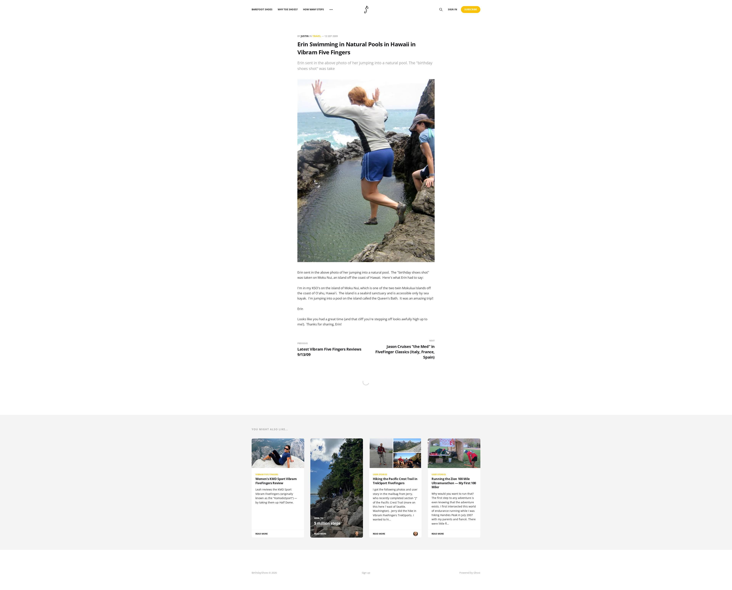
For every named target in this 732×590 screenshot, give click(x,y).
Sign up (366, 572)
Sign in (452, 9)
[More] (331, 9)
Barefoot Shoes (262, 9)
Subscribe (470, 9)
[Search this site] (441, 9)
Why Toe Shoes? (288, 9)
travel (316, 36)
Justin (305, 36)
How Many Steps (313, 9)
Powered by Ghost (469, 572)
